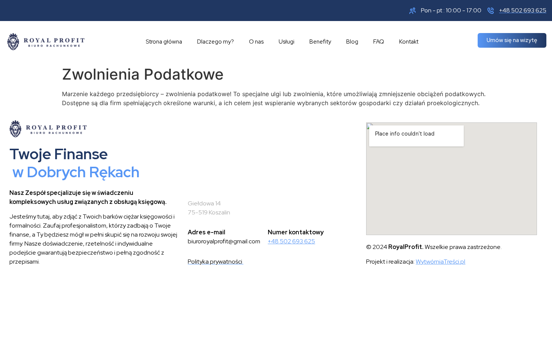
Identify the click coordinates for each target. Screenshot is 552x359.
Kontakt (408, 41)
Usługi (286, 41)
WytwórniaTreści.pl (440, 261)
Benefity (320, 41)
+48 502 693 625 (291, 241)
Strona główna (164, 41)
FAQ (378, 41)
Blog (352, 41)
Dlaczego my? (215, 41)
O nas (256, 41)
